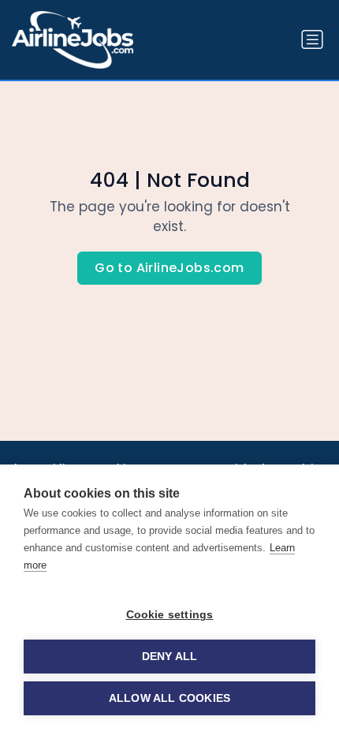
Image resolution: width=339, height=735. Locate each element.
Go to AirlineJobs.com (169, 268)
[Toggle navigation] (312, 39)
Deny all (170, 656)
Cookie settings (170, 615)
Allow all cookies (169, 698)
